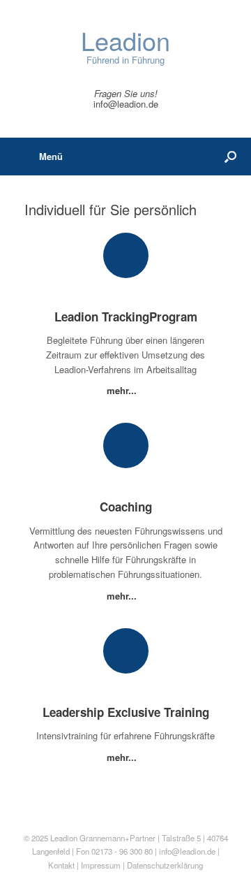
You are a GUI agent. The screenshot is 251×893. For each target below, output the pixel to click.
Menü (51, 156)
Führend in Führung (125, 47)
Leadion (63, 837)
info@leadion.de (125, 103)
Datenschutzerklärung (165, 865)
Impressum (102, 865)
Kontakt (61, 865)
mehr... (123, 390)
